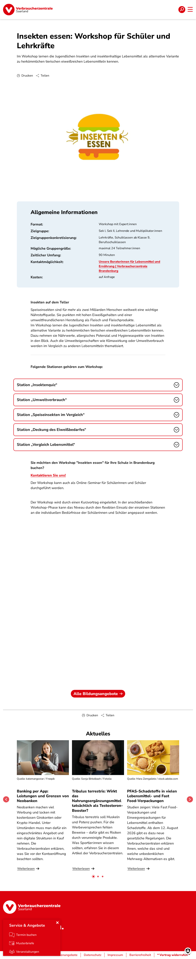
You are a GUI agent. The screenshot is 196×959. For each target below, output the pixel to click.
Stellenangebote (66, 955)
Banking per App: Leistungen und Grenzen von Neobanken (43, 796)
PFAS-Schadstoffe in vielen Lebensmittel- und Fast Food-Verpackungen (152, 796)
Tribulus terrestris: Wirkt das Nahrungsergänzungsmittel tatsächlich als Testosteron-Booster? (97, 801)
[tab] (93, 876)
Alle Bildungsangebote (96, 693)
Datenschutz (92, 955)
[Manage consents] (188, 951)
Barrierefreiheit (140, 955)
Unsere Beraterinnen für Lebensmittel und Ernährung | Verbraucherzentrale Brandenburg (129, 266)
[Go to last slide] (6, 799)
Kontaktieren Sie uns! (48, 475)
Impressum (115, 955)
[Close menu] (57, 922)
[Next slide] (190, 799)
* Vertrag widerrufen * (173, 955)
